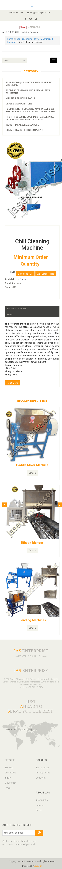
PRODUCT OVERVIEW (17, 309)
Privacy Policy (43, 772)
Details (32, 472)
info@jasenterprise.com (39, 12)
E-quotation (10, 783)
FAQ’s (7, 788)
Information (42, 800)
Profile (39, 810)
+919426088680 (16, 12)
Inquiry (8, 777)
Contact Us (10, 772)
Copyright (40, 777)
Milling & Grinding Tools (20, 98)
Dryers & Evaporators (19, 103)
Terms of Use (42, 767)
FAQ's (9, 314)
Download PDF (25, 274)
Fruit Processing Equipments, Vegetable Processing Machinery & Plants (30, 118)
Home (10, 39)
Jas (31, 6)
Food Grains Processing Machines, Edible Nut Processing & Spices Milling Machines (30, 110)
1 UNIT (11, 272)
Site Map (9, 767)
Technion (38, 866)
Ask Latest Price (45, 274)
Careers (40, 805)
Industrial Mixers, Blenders (22, 125)
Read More (12, 383)
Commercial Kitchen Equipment (24, 130)
